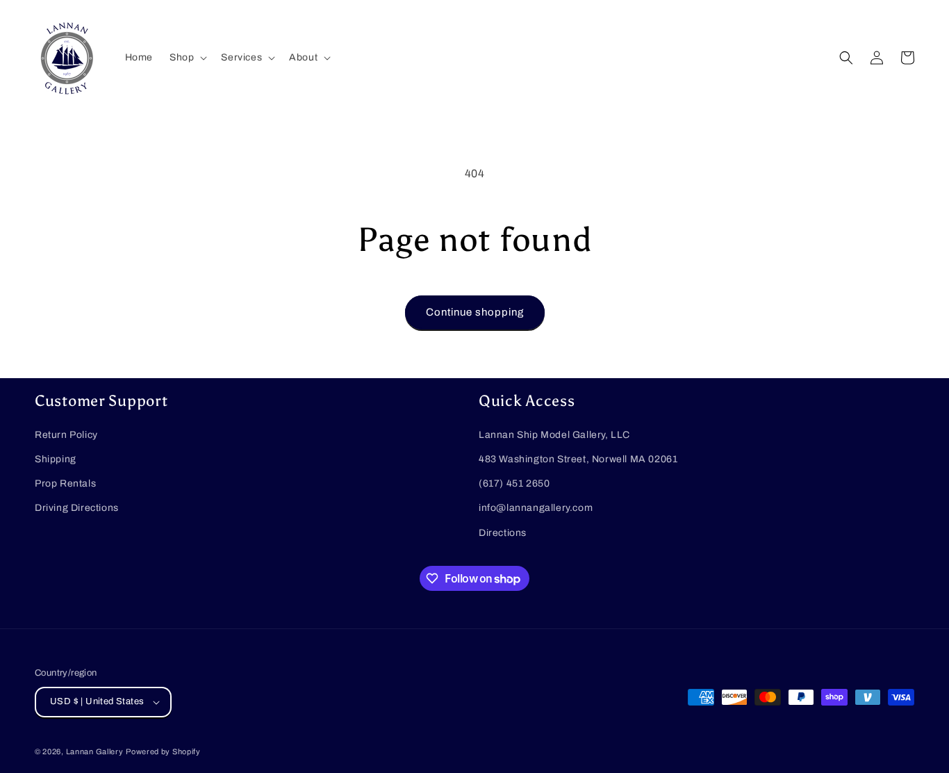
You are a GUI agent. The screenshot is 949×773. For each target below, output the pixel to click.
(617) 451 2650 (514, 483)
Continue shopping (475, 312)
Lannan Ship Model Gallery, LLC (554, 435)
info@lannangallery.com (536, 508)
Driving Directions (77, 508)
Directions (503, 533)
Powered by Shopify (163, 751)
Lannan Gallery (95, 751)
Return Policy (66, 435)
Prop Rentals (65, 483)
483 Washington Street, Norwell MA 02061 (578, 459)
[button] (187, 57)
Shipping (55, 459)
